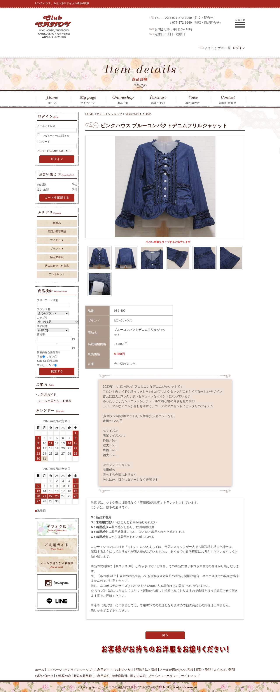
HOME (89, 114)
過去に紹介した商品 (138, 114)
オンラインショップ (109, 114)
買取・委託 (203, 669)
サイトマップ (190, 676)
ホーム (39, 669)
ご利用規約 (102, 676)
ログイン (239, 48)
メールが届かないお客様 (55, 401)
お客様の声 (63, 676)
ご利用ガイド (47, 394)
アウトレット (57, 274)
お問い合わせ (44, 676)
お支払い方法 (124, 669)
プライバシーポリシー (163, 676)
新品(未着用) (56, 257)
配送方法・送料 (146, 669)
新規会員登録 (83, 676)
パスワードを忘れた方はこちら (54, 151)
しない (50, 356)
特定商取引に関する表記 (129, 676)
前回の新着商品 (57, 231)
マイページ (54, 669)
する (39, 356)
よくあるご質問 (224, 669)
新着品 (57, 222)
